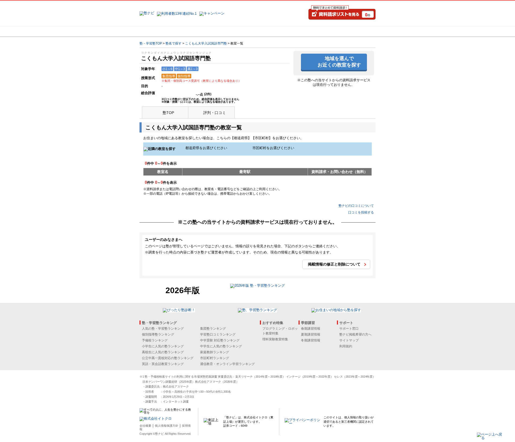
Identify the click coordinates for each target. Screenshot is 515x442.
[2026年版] (257, 286)
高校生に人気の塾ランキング (163, 352)
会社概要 (145, 425)
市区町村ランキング (214, 358)
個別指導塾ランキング (158, 334)
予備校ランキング (155, 340)
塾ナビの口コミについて (356, 206)
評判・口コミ (214, 112)
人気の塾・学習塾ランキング (163, 328)
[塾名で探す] (198, 31)
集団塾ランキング (213, 328)
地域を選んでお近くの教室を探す (339, 61)
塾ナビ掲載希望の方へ (355, 334)
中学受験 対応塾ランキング (220, 340)
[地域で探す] (159, 31)
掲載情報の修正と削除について (334, 264)
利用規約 (345, 346)
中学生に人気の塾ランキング (221, 346)
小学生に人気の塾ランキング (163, 346)
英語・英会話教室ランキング (163, 364)
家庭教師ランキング (214, 352)
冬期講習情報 (310, 340)
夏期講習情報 (310, 334)
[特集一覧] (315, 31)
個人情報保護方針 (166, 425)
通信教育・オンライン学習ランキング (227, 364)
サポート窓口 (349, 328)
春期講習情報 (310, 328)
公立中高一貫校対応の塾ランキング (167, 358)
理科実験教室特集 (275, 339)
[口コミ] (276, 31)
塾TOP (168, 112)
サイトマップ (349, 340)
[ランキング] (237, 31)
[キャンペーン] (355, 31)
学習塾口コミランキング (218, 334)
